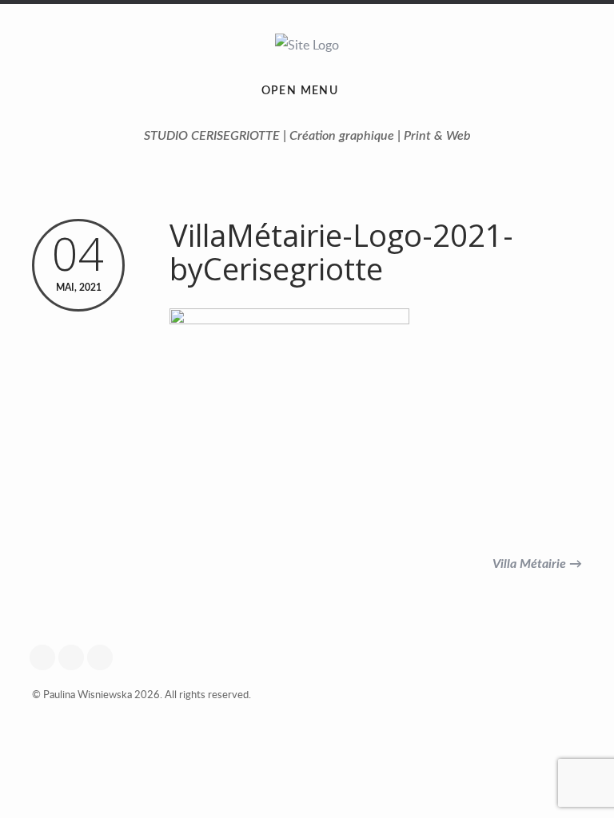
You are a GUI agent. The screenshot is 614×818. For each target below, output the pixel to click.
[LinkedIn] (104, 657)
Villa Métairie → (537, 564)
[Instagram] (75, 657)
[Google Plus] (46, 657)
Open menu (300, 91)
